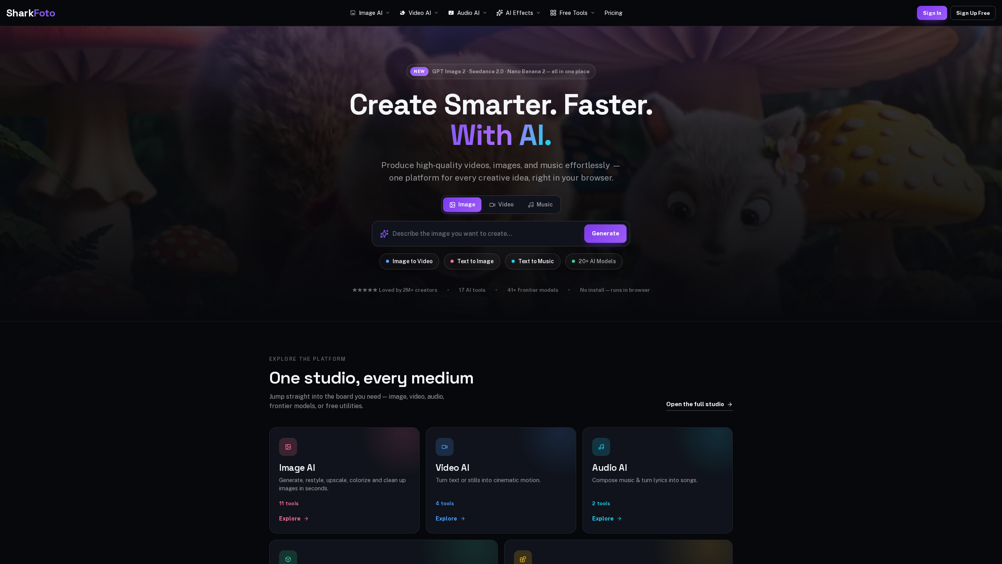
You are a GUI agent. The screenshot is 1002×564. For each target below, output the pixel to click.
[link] (344, 480)
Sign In (932, 13)
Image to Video (413, 261)
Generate (605, 233)
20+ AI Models (597, 261)
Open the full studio (695, 404)
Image (466, 204)
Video (506, 204)
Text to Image (475, 261)
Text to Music (536, 261)
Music (545, 204)
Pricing (613, 12)
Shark (30, 13)
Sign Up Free (973, 13)
